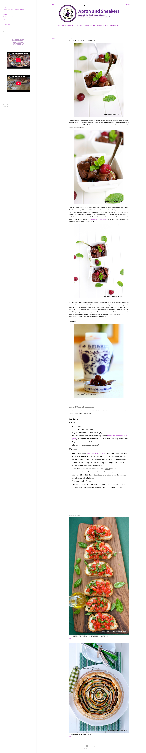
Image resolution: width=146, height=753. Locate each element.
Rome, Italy (74, 506)
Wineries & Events (102, 25)
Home (4, 4)
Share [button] (53, 38)
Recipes (64, 25)
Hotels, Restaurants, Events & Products (84, 25)
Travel (69, 25)
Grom (75, 307)
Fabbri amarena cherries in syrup (97, 219)
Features (5, 21)
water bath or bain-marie (96, 453)
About (59, 25)
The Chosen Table (114, 25)
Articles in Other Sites (8, 17)
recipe (119, 411)
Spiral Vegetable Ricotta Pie (80, 734)
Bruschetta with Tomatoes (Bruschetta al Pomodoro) (90, 636)
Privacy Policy (6, 24)
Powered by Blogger (92, 746)
